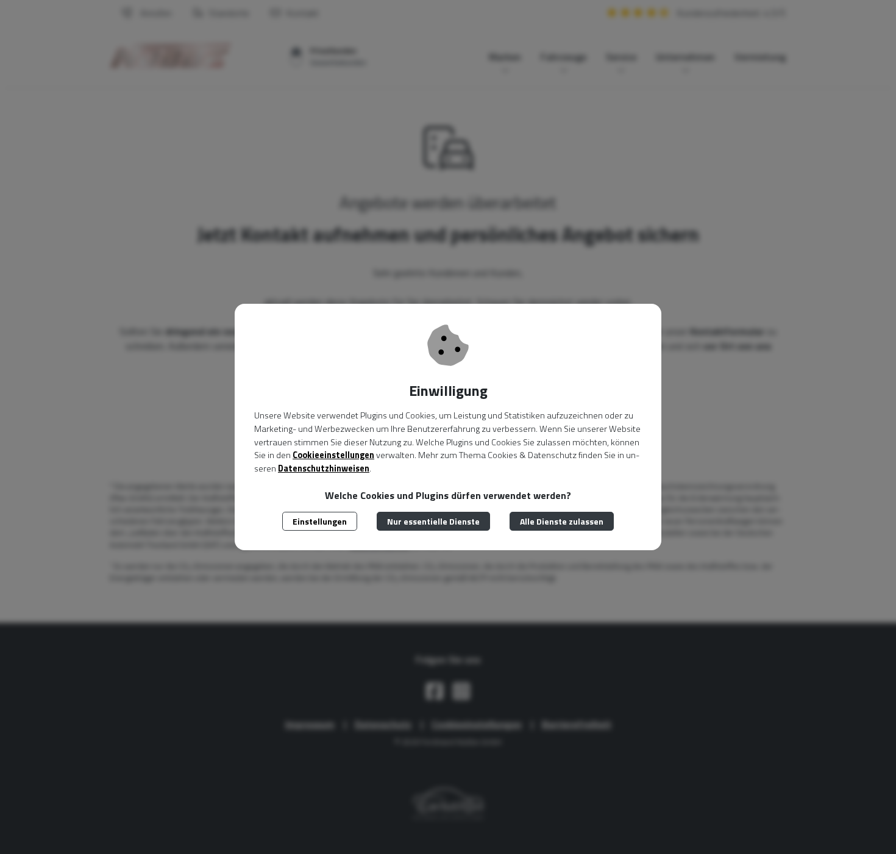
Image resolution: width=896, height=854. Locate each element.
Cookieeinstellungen (333, 455)
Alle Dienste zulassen (561, 521)
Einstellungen (320, 521)
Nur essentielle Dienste (433, 521)
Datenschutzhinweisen (323, 468)
